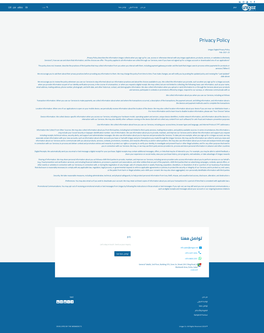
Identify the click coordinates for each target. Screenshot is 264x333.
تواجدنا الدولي (202, 301)
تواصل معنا (203, 305)
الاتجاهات (194, 269)
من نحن (205, 297)
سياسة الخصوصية (201, 314)
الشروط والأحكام (201, 310)
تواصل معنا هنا (122, 253)
